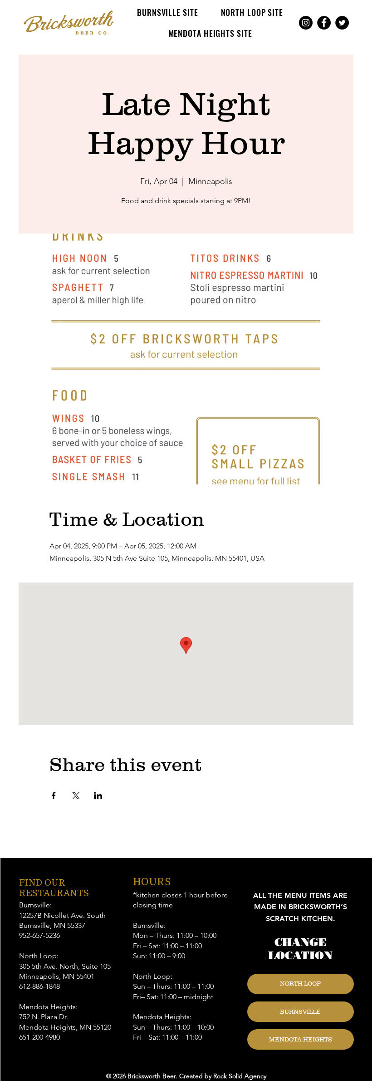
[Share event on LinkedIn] (98, 795)
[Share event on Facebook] (53, 795)
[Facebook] (324, 23)
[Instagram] (306, 23)
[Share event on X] (76, 795)
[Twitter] (342, 23)
